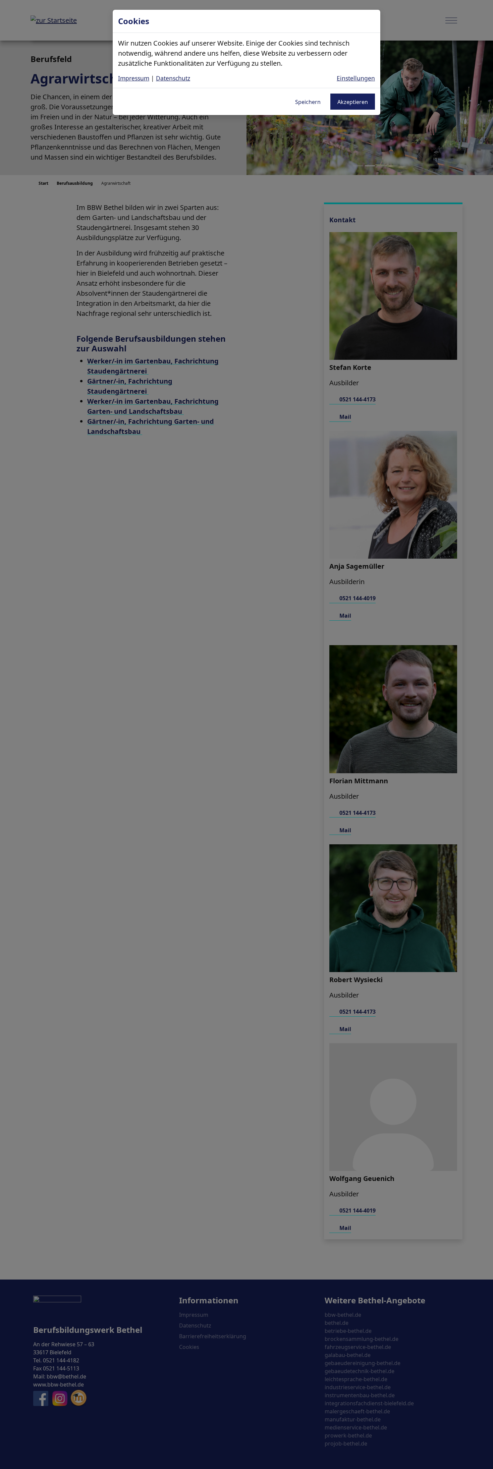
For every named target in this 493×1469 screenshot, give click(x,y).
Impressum (133, 78)
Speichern (308, 102)
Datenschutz (173, 78)
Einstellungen (356, 78)
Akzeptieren (352, 102)
